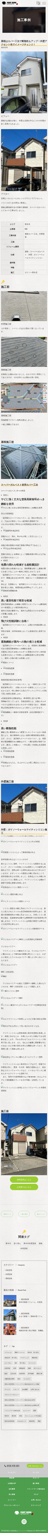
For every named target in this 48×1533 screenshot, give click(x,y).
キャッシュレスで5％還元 (33, 1416)
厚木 (19, 1379)
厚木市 (8, 1243)
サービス (7, 1389)
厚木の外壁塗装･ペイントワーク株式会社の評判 (20, 1400)
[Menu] (44, 3)
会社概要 (25, 1389)
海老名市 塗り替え (11, 1358)
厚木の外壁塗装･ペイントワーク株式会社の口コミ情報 (22, 1384)
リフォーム (8, 1352)
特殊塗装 (32, 1421)
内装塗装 (9, 1270)
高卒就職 (31, 1373)
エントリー (26, 1410)
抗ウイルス (37, 1368)
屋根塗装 (9, 1278)
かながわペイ (22, 1421)
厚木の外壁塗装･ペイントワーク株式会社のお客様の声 (22, 1405)
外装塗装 (24, 1248)
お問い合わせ (35, 1389)
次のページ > (41, 1214)
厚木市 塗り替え (33, 1352)
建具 (6, 1373)
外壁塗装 (9, 1274)
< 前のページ (7, 1214)
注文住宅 (13, 1373)
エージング (32, 1363)
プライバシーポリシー (12, 1395)
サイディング (24, 1358)
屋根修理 (22, 1368)
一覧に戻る (24, 1214)
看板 (39, 1421)
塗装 (20, 1416)
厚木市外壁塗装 (30, 1243)
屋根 (40, 1243)
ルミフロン (8, 1363)
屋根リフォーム (20, 1352)
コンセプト (26, 1379)
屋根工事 (39, 1373)
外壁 (14, 1368)
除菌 (29, 1368)
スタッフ (16, 1389)
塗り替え (17, 1243)
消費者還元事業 (9, 1379)
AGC (16, 1363)
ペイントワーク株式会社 (12, 1410)
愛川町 (14, 1416)
